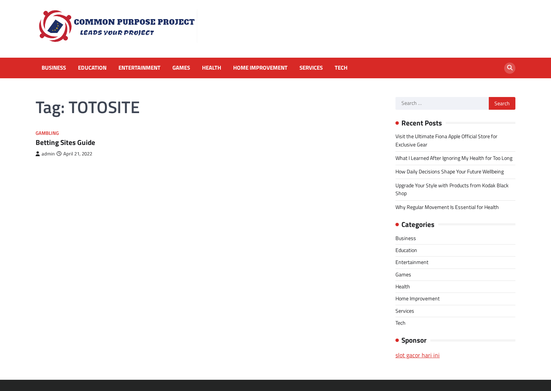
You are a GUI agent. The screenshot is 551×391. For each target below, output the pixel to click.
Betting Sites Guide (65, 142)
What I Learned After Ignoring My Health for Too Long (453, 158)
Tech (341, 68)
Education (92, 68)
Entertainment (139, 68)
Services (311, 68)
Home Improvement (260, 68)
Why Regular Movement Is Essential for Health (447, 207)
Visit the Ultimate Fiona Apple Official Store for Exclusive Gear (446, 140)
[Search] (509, 68)
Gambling (47, 133)
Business (54, 68)
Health (211, 68)
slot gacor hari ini (417, 355)
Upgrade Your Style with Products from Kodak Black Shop (452, 189)
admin (48, 153)
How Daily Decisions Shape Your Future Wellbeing (449, 171)
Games (181, 68)
